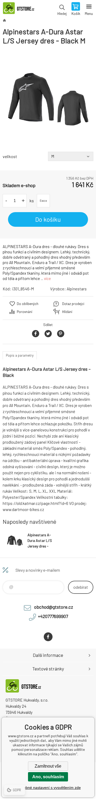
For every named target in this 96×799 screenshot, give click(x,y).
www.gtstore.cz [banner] (21, 9)
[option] (48, 98)
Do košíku (48, 219)
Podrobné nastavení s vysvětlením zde (48, 787)
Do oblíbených (27, 304)
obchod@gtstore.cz (53, 606)
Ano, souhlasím (48, 777)
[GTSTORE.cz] (4, 20)
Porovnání (24, 312)
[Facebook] (48, 636)
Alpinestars (77, 288)
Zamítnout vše (48, 766)
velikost (10, 156)
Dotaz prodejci (73, 304)
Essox (43, 200)
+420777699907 (53, 616)
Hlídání (67, 312)
